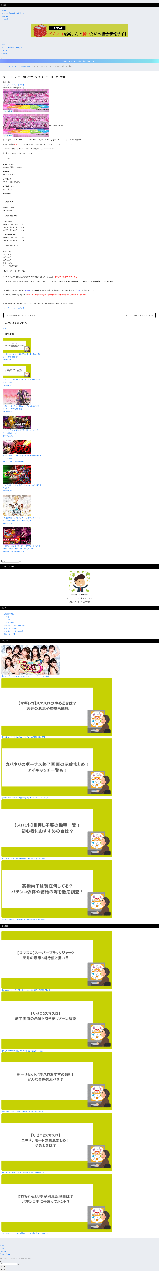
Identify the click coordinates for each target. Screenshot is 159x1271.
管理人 (5, 328)
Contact (5, 19)
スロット (7, 620)
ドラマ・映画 (9, 622)
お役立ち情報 (9, 614)
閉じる (3, 1267)
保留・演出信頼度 (10, 628)
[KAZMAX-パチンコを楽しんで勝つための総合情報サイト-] (79, 31)
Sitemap (5, 16)
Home (4, 10)
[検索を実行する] (18, 1264)
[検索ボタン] (0, 58)
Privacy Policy (5, 1254)
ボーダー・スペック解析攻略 (14, 85)
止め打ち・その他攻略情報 (13, 631)
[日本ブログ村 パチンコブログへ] (26, 125)
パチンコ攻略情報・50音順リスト (14, 13)
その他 (6, 617)
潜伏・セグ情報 (9, 634)
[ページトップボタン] (0, 1261)
